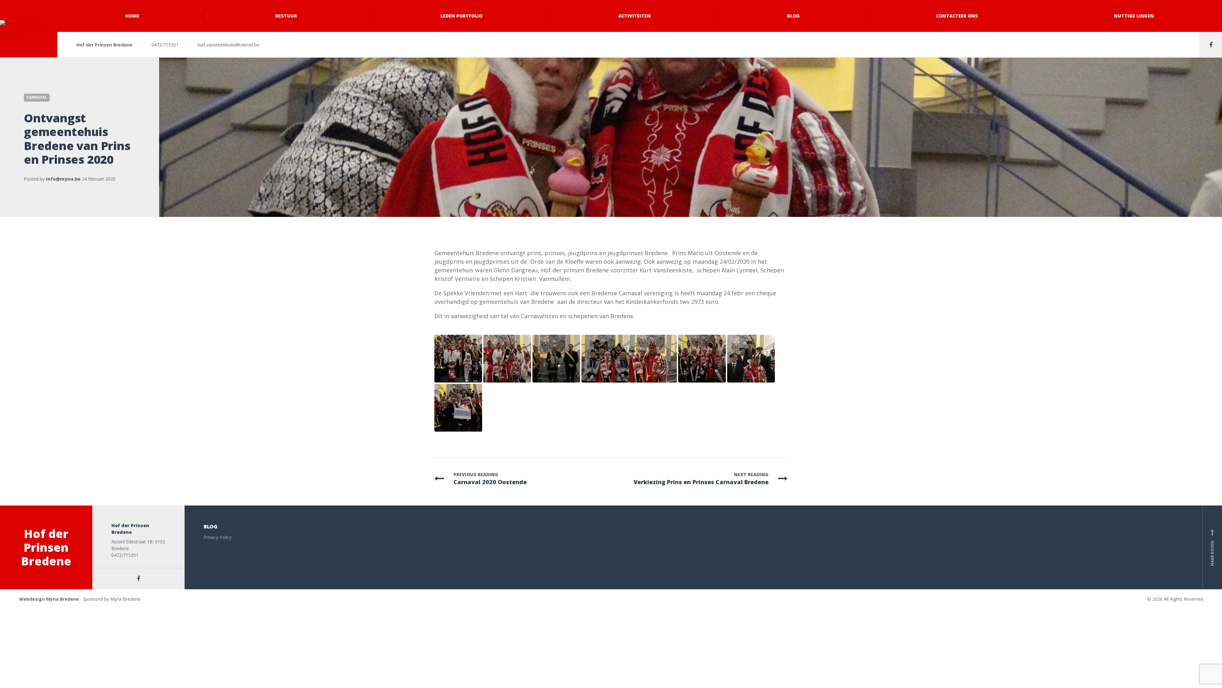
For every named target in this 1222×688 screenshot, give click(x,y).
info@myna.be (63, 179)
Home (132, 16)
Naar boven (1212, 548)
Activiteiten (634, 16)
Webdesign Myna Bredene (49, 599)
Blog (793, 16)
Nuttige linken (1134, 16)
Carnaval (36, 97)
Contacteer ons (957, 16)
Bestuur (286, 16)
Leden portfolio (461, 16)
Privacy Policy (218, 537)
